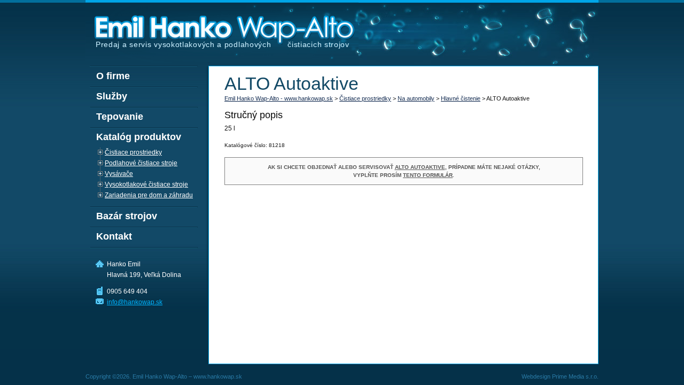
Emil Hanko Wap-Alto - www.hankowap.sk (278, 98)
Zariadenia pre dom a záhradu (149, 195)
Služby (111, 96)
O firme (113, 76)
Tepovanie (119, 116)
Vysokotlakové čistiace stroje (146, 184)
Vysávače (119, 174)
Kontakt (114, 236)
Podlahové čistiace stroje (141, 163)
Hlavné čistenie (460, 98)
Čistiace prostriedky (365, 98)
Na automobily (416, 98)
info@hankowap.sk (134, 302)
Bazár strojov (126, 216)
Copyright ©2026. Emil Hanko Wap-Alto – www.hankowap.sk (164, 376)
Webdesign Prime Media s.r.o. (560, 376)
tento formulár (428, 175)
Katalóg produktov (138, 137)
